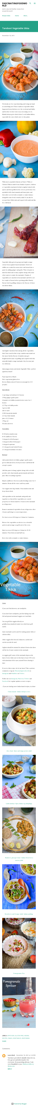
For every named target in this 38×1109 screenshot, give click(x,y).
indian (26, 1035)
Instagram (5, 673)
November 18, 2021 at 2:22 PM (26, 1055)
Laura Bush (11, 1055)
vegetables (17, 1038)
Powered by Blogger (20, 1104)
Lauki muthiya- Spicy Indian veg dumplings (19, 803)
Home (17, 16)
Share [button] (4, 1041)
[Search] (30, 3)
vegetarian (26, 1038)
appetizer (10, 1035)
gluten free (19, 1035)
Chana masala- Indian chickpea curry (19, 691)
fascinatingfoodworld (14, 4)
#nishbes (14, 673)
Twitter (21, 673)
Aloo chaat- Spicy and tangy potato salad (19, 751)
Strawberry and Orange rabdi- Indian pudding (19, 914)
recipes (4, 1038)
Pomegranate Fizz (19, 973)
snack (10, 1038)
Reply (10, 1069)
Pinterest (21, 678)
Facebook (5, 681)
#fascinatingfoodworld (22, 671)
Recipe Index (6, 16)
